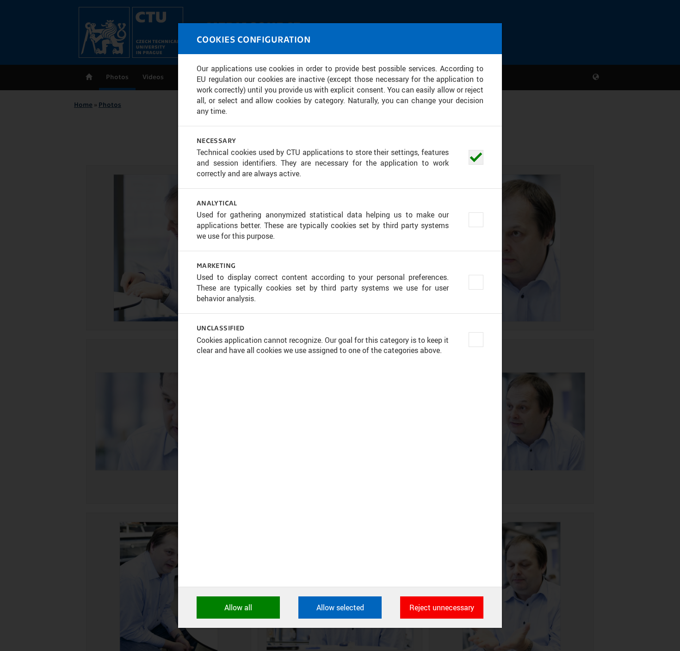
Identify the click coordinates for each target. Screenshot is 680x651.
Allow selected (340, 607)
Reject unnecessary (441, 607)
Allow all (238, 607)
